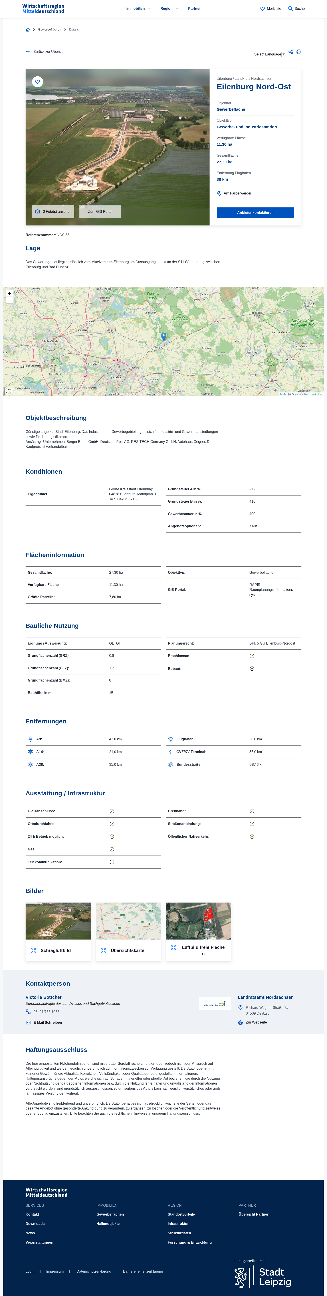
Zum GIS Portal (100, 211)
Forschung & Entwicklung (190, 1242)
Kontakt (32, 1214)
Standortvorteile (181, 1214)
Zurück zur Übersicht (50, 51)
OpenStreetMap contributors (307, 394)
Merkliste (274, 8)
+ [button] (9, 293)
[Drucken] (298, 52)
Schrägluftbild (56, 950)
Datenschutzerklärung (94, 1271)
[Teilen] (290, 52)
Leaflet (283, 394)
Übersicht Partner (253, 1214)
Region (166, 8)
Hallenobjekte (108, 1224)
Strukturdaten (179, 1233)
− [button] (9, 300)
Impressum (55, 1271)
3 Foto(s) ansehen (57, 211)
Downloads (35, 1224)
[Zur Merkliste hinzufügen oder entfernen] (37, 81)
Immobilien (135, 8)
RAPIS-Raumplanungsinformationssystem (271, 590)
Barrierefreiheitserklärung (143, 1271)
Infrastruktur (178, 1224)
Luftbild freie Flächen (203, 950)
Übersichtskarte (127, 950)
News (30, 1233)
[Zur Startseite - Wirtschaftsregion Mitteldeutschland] (28, 30)
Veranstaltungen (39, 1242)
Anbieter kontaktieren (255, 213)
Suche (300, 8)
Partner (194, 8)
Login (30, 1271)
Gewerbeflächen (110, 1214)
